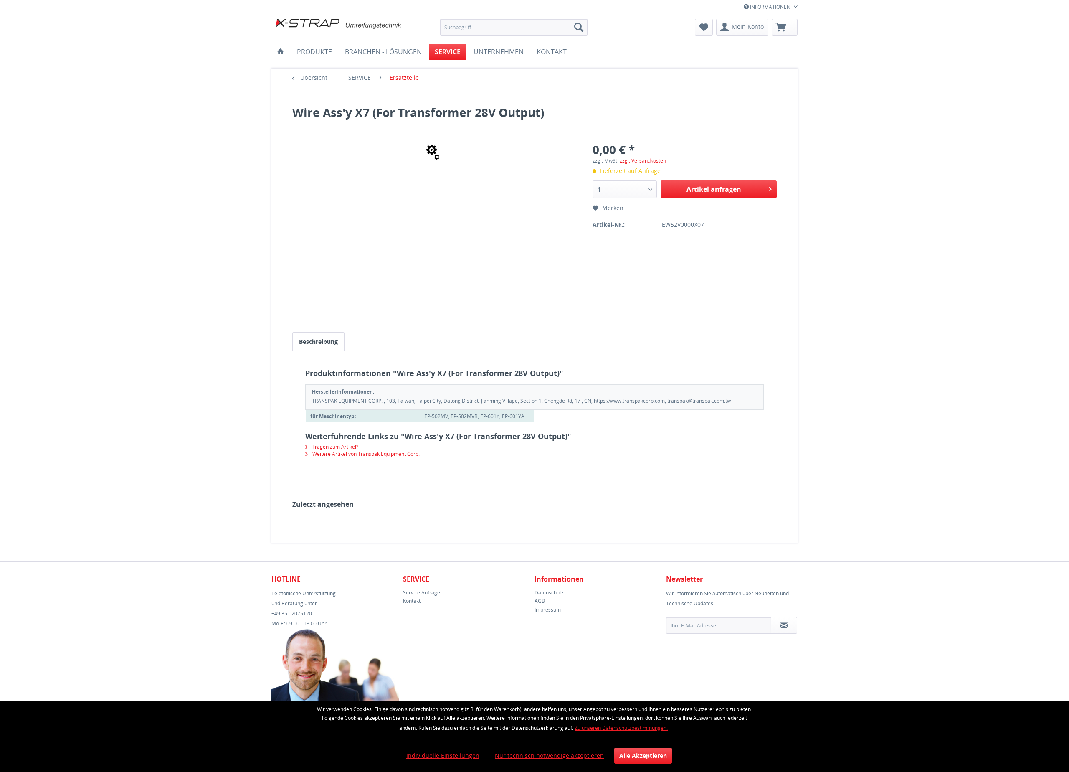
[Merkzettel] (704, 27)
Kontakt (412, 600)
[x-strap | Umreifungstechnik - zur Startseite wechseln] (339, 29)
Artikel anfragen (713, 189)
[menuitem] (514, 27)
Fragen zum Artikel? (334, 446)
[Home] (280, 52)
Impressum (547, 609)
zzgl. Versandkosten (643, 160)
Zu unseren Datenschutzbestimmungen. (621, 727)
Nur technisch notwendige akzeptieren (549, 755)
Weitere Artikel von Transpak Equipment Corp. (365, 453)
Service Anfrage (421, 592)
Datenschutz (549, 592)
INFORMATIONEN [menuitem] (770, 6)
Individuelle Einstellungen (442, 755)
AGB (539, 600)
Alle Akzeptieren (643, 755)
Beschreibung (318, 341)
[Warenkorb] (785, 27)
